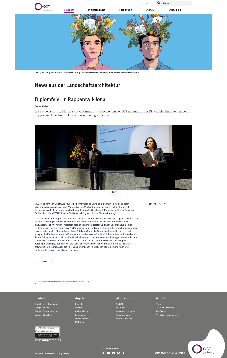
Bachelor (79, 304)
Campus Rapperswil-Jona (47, 311)
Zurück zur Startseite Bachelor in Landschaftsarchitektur (61, 282)
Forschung (80, 315)
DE (143, 3)
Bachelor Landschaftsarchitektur (94, 73)
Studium (45, 73)
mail (165, 204)
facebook (145, 204)
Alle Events (161, 311)
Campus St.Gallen (43, 315)
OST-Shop (79, 322)
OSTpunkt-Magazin (165, 307)
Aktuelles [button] (175, 10)
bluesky (150, 204)
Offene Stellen (82, 318)
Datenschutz (50, 354)
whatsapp (160, 204)
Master (78, 307)
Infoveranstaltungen (125, 311)
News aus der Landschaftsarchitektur (124, 73)
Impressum (39, 354)
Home (37, 73)
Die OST (119, 304)
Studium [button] (69, 10)
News (158, 304)
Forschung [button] (125, 10)
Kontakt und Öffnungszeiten (48, 304)
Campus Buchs (42, 307)
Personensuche (122, 315)
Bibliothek (120, 307)
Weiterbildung (81, 311)
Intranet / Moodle (123, 318)
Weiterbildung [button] (96, 10)
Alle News (43, 262)
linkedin (155, 204)
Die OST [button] (151, 10)
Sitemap (66, 354)
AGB (59, 354)
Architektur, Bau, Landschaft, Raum (64, 73)
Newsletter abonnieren (167, 315)
